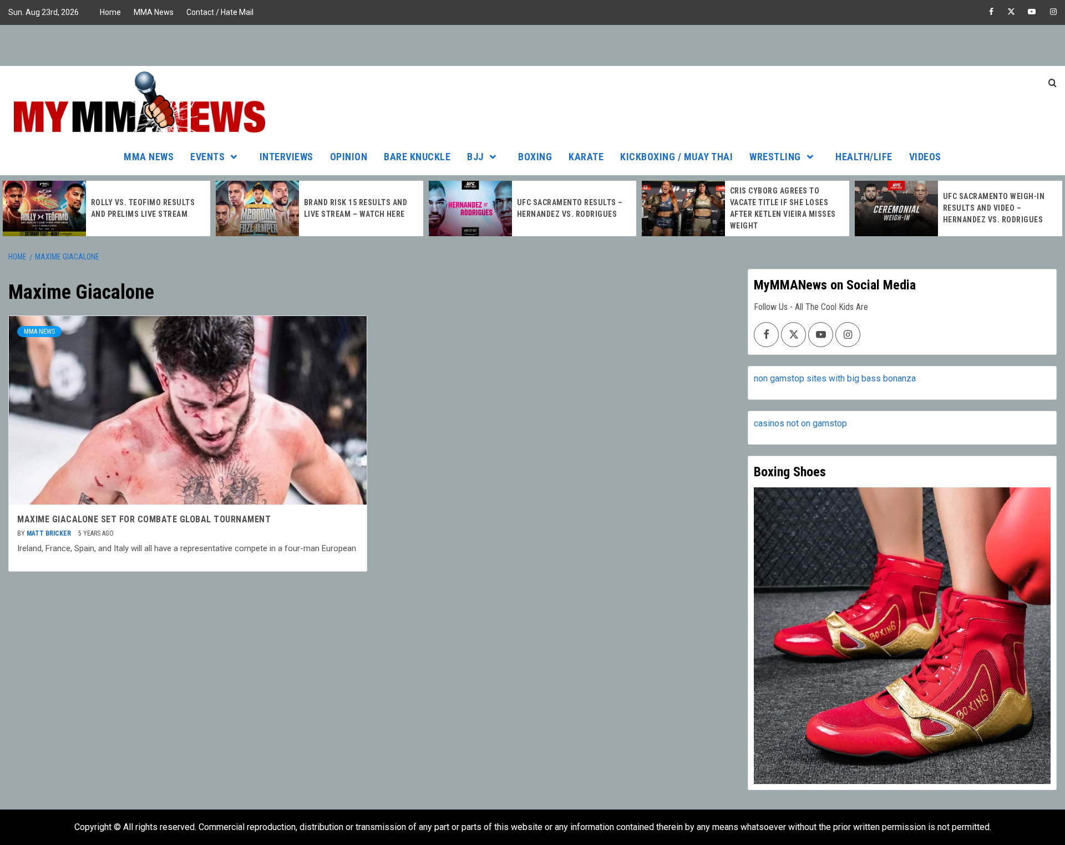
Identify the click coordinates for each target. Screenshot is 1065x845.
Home (110, 12)
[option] (106, 208)
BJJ (475, 156)
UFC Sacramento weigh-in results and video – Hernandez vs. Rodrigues (994, 208)
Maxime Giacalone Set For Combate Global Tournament (144, 519)
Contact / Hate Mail (219, 12)
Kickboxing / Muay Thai (676, 156)
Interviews (286, 156)
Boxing (535, 156)
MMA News (154, 12)
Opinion (349, 156)
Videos (925, 156)
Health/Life (863, 156)
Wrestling (775, 156)
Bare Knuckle (417, 156)
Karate (586, 156)
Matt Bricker (50, 533)
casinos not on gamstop (800, 423)
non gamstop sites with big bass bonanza (835, 378)
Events (207, 156)
